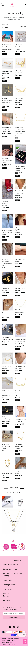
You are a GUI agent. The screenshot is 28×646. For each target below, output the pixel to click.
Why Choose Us (8, 564)
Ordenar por (5, 24)
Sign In (16, 564)
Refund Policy (7, 589)
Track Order (18, 573)
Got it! (25, 641)
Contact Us (7, 569)
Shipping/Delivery (9, 585)
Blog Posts (6, 600)
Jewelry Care (7, 580)
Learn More (11, 644)
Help (15, 569)
